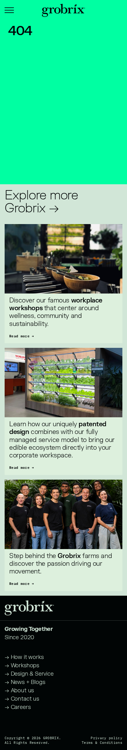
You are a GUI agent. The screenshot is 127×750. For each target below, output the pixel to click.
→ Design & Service (29, 673)
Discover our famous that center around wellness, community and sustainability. (56, 312)
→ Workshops (22, 665)
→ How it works (24, 657)
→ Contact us (22, 698)
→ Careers (18, 707)
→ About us (19, 690)
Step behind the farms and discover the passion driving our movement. (61, 564)
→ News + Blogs (25, 682)
